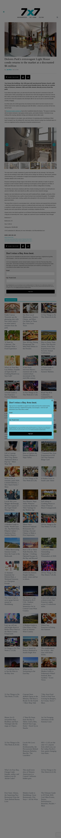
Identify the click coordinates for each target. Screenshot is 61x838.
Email (10, 412)
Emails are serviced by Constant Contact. (38, 429)
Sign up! (30, 433)
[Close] (52, 400)
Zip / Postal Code (14, 419)
